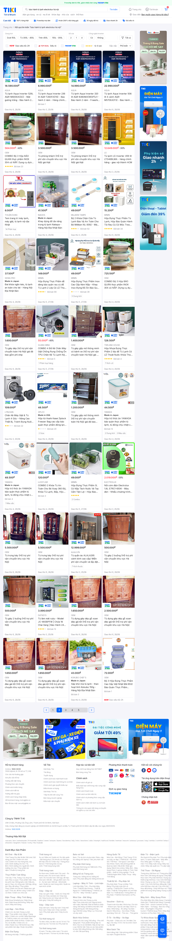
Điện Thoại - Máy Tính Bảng (18, 897)
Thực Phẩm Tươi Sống (15, 875)
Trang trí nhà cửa (79, 900)
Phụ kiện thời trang (81, 864)
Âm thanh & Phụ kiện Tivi (150, 857)
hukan (24, 843)
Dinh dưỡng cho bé (17, 864)
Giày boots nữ (48, 898)
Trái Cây (8, 878)
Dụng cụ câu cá (152, 882)
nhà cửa (65, 14)
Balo (74, 857)
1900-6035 (16, 769)
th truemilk (32, 841)
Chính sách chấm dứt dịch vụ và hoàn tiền (90, 804)
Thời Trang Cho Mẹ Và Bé (15, 857)
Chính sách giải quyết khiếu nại (55, 785)
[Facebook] (143, 770)
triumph (97, 841)
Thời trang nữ (45, 854)
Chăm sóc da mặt (12, 912)
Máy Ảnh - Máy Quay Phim (153, 897)
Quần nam (54, 873)
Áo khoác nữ (57, 859)
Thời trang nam (46, 870)
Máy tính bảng (15, 904)
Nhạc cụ (91, 911)
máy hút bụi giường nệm (155, 930)
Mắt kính (94, 867)
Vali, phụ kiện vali (96, 859)
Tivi (146, 864)
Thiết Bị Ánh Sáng (156, 902)
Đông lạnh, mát (21, 882)
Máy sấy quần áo (152, 866)
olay (146, 841)
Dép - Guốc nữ (56, 894)
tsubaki (40, 843)
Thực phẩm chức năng (18, 914)
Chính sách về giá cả (84, 782)
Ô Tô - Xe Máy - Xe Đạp (118, 917)
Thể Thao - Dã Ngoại (150, 870)
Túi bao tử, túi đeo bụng (60, 933)
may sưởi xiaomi (152, 927)
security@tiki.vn (24, 803)
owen (46, 841)
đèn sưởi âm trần (151, 936)
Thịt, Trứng (17, 878)
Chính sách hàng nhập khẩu (16, 797)
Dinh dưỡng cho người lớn (19, 866)
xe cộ (38, 14)
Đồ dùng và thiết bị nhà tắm (88, 907)
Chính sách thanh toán (84, 791)
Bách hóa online (118, 868)
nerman (119, 841)
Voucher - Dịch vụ (115, 901)
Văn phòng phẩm (126, 932)
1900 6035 (16, 829)
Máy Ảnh (161, 913)
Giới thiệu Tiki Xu (50, 792)
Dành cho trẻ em (16, 888)
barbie (40, 841)
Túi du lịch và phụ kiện (86, 857)
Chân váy (55, 862)
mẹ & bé (46, 14)
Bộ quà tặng (84, 931)
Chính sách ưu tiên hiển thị (86, 794)
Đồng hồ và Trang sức (83, 874)
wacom (126, 841)
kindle (112, 841)
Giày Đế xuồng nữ (54, 900)
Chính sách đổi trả (12, 790)
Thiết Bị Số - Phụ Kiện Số (118, 881)
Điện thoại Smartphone (14, 900)
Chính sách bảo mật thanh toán (56, 779)
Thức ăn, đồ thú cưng (18, 891)
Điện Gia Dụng (12, 931)
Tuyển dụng (48, 775)
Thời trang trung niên (52, 866)
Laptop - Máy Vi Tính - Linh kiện (88, 883)
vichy (30, 843)
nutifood (104, 841)
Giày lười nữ (59, 898)
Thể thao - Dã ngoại (118, 862)
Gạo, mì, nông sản (18, 884)
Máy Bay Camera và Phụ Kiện (155, 912)
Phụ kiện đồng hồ (84, 879)
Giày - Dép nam (46, 905)
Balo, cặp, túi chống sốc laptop (88, 858)
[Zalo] (154, 770)
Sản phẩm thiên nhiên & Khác (19, 919)
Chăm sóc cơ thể (16, 916)
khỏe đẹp (56, 14)
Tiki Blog (47, 772)
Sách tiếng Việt (112, 932)
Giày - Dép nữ (45, 891)
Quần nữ (55, 857)
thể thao (79, 14)
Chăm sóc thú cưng (80, 921)
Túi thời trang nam (47, 928)
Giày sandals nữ (52, 896)
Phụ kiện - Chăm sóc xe (116, 921)
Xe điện (129, 921)
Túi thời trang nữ (47, 919)
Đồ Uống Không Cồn (87, 929)
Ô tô (120, 923)
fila (34, 843)
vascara (8, 841)
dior (14, 841)
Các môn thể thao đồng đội (156, 884)
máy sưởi (144, 921)
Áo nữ (41, 857)
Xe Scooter (127, 923)
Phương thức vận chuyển (14, 784)
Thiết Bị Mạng (86, 891)
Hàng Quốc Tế (113, 854)
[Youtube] (149, 770)
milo (77, 841)
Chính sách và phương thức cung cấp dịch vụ (90, 798)
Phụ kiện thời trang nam (87, 868)
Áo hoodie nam (50, 878)
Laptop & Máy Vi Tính (125, 870)
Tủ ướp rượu (165, 866)
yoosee (140, 841)
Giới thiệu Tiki (49, 769)
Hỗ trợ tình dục (24, 925)
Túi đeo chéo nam (53, 931)
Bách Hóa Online (81, 917)
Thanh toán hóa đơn (114, 904)
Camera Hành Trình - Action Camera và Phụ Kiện (155, 904)
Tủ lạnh (148, 859)
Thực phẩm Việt (25, 880)
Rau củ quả (13, 880)
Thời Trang (127, 857)
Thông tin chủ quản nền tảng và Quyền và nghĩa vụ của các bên (91, 809)
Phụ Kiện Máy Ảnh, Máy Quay (152, 900)
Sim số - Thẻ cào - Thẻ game (126, 913)
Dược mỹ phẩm (27, 927)
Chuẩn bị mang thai (17, 870)
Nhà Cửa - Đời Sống (82, 897)
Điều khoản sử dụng (51, 788)
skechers (84, 841)
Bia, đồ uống (14, 886)
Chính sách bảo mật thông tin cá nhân (58, 782)
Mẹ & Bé (121, 866)
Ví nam (41, 931)
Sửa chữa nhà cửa (84, 902)
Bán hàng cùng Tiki (83, 772)
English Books (120, 934)
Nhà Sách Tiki (113, 929)
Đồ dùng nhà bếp (12, 934)
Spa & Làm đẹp (123, 907)
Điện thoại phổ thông (18, 902)
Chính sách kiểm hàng (13, 787)
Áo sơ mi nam (54, 876)
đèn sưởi (152, 921)
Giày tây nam (56, 908)
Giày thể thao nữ (160, 888)
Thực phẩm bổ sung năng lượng (156, 889)
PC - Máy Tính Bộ (83, 893)
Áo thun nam (44, 873)
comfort (159, 841)
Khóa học (127, 904)
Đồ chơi (29, 857)
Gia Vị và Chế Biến (84, 925)
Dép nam (51, 910)
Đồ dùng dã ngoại (156, 876)
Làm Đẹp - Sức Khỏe (14, 909)
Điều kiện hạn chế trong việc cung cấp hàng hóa (91, 787)
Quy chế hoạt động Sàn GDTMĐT (89, 769)
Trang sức (77, 877)
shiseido (8, 843)
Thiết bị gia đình (26, 934)
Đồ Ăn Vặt (81, 927)
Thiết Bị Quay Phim (154, 911)
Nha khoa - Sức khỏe (121, 911)
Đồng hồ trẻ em (98, 879)
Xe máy (114, 923)
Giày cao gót (44, 894)
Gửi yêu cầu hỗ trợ (12, 778)
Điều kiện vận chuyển (52, 801)
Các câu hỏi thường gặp (14, 774)
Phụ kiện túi (63, 924)
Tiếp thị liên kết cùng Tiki (53, 795)
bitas (166, 841)
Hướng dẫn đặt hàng (13, 781)
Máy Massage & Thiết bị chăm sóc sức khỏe (20, 917)
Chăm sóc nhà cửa (20, 893)
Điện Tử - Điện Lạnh (150, 854)
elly (73, 841)
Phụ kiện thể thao (156, 878)
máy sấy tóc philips (157, 923)
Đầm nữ (48, 857)
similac (152, 841)
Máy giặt (148, 862)
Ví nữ (64, 922)
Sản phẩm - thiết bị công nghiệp (122, 871)
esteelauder (22, 841)
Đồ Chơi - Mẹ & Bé (13, 854)
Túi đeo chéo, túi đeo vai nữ (50, 922)
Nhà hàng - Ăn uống (119, 909)
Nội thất (84, 904)
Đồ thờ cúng (82, 911)
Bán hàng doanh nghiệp (53, 798)
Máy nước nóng (155, 864)
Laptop (94, 893)
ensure (52, 841)
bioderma (66, 841)
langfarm (16, 843)
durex (59, 841)
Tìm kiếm (113, 9)
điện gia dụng (29, 14)
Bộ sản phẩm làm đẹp (19, 926)
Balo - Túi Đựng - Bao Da (155, 907)
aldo (91, 841)
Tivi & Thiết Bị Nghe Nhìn (120, 873)
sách (73, 14)
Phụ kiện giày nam (51, 912)
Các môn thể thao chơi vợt (156, 885)
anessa (133, 841)
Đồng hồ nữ (86, 877)
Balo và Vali (78, 854)
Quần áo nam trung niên (53, 884)
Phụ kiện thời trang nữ (81, 867)
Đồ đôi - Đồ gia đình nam (56, 880)
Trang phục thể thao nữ (150, 873)
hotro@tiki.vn (25, 800)
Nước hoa (14, 925)
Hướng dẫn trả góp (12, 794)
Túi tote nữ (53, 924)
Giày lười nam (44, 908)
